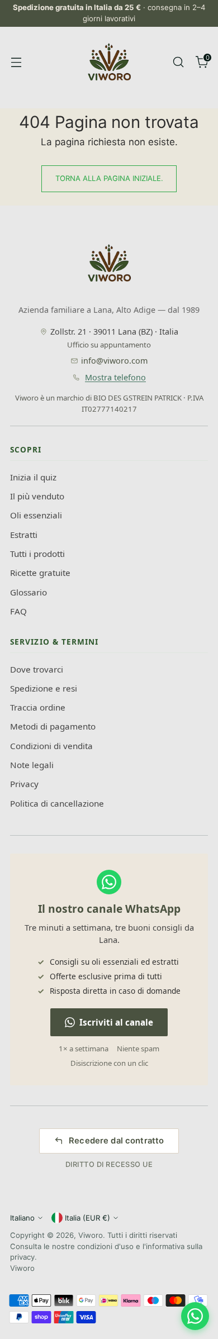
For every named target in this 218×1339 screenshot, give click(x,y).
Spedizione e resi (43, 688)
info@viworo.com (114, 360)
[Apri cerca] (178, 61)
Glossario (28, 592)
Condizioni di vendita (51, 745)
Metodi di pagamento (53, 726)
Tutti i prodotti (37, 553)
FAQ (18, 611)
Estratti (23, 534)
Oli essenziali (36, 515)
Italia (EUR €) (87, 1217)
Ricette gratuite (40, 572)
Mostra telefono (115, 377)
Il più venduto (37, 496)
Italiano (22, 1217)
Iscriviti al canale (116, 1022)
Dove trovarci (36, 669)
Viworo (90, 1235)
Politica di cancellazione (57, 803)
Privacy (24, 783)
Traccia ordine (37, 707)
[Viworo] (109, 62)
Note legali (32, 764)
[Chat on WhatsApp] (195, 1316)
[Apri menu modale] (15, 61)
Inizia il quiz (33, 477)
